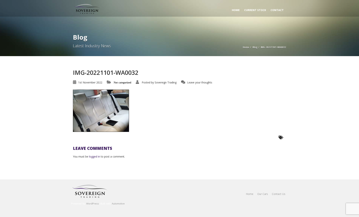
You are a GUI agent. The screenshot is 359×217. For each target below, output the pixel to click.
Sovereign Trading (166, 82)
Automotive (118, 203)
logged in (94, 156)
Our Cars (262, 194)
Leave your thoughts (199, 82)
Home (236, 10)
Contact (277, 10)
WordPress (92, 203)
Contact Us (278, 194)
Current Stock (255, 10)
